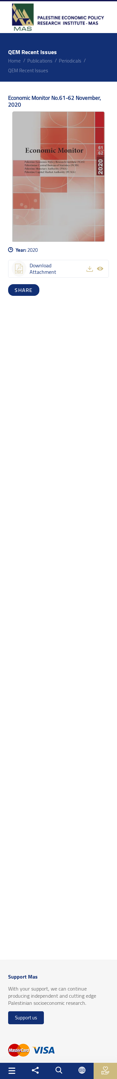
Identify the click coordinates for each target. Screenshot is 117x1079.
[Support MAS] (105, 1070)
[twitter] (20, 290)
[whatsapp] (27, 290)
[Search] (58, 1070)
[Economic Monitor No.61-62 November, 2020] (58, 176)
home (14, 60)
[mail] (33, 290)
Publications (39, 60)
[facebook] (14, 290)
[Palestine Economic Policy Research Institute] (58, 17)
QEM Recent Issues (28, 70)
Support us (26, 1017)
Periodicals (70, 60)
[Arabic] (82, 1070)
